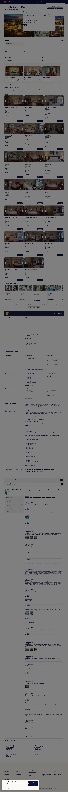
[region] (20, 785)
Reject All (33, 785)
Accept (33, 782)
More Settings (33, 787)
